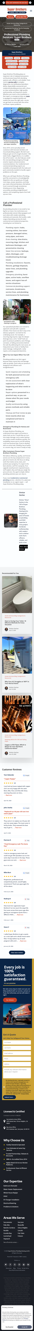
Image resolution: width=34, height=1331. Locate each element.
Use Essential (9, 1327)
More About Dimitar (23, 548)
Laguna (19, 1296)
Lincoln (20, 1230)
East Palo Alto (16, 1288)
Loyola (23, 1300)
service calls (12, 82)
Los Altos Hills (11, 1300)
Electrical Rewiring (10, 1203)
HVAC (5, 1196)
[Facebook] (10, 1265)
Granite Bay (8, 1233)
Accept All (24, 1327)
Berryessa (26, 1282)
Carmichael (7, 1236)
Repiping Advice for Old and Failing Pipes (15, 740)
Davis (6, 1288)
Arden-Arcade (9, 1282)
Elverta (13, 1290)
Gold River (20, 1294)
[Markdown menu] (18, 39)
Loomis (26, 1298)
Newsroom (9, 1268)
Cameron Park (18, 1284)
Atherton (15, 1282)
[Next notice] (30, 2)
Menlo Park (17, 1302)
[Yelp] (15, 1265)
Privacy (19, 1268)
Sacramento (8, 1222)
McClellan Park (9, 1302)
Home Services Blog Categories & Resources (17, 24)
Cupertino (27, 1286)
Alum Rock (20, 1280)
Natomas (27, 1304)
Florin (7, 1292)
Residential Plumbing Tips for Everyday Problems (17, 29)
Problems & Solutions (11, 1207)
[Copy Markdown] (16, 39)
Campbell (25, 1284)
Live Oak (14, 1298)
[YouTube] (24, 1265)
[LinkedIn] (28, 1265)
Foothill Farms (18, 1292)
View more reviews (17, 952)
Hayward (7, 1239)
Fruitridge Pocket (8, 1294)
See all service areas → (11, 1242)
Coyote (21, 1286)
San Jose (21, 1222)
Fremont (25, 1292)
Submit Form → (9, 1097)
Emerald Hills (19, 1290)
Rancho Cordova (9, 1228)
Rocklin (6, 1230)
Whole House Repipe (11, 1193)
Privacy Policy (25, 1093)
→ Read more (8, 795)
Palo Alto (7, 1225)
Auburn (21, 1282)
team (28, 96)
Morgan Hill (11, 1304)
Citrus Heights (22, 1228)
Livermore (20, 1298)
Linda (10, 1298)
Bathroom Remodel (10, 1186)
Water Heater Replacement (13, 1189)
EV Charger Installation (11, 1200)
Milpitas (23, 1302)
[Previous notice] (4, 2)
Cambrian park (9, 1284)
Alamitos (14, 1280)
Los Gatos (18, 1300)
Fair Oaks (21, 1233)
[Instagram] (19, 1265)
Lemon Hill (25, 1296)
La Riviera (14, 1296)
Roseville (21, 1225)
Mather (28, 1300)
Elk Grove (7, 1290)
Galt (15, 1294)
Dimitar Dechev (11, 44)
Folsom (20, 1236)
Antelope (26, 1280)
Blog (14, 1268)
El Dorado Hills (25, 1288)
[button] (31, 11)
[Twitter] (6, 1265)
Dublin (10, 1288)
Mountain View (20, 1304)
